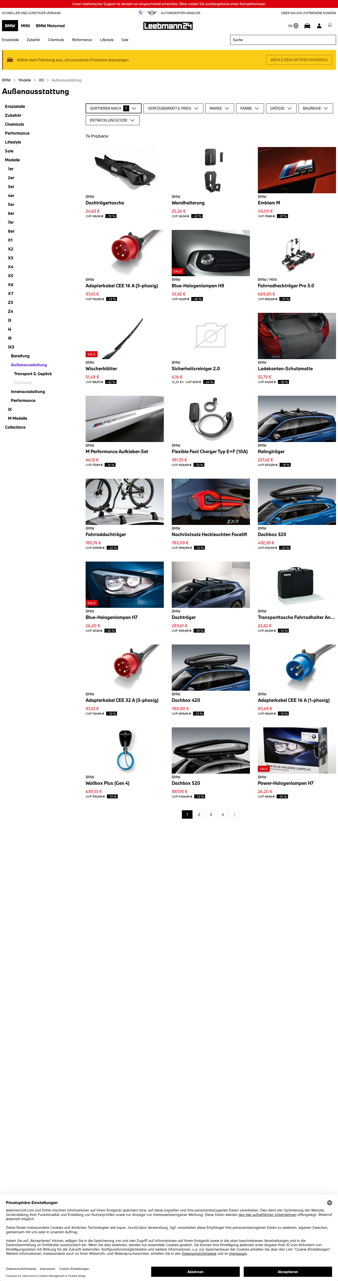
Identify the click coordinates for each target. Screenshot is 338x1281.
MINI (25, 25)
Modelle (25, 80)
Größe (277, 108)
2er (11, 177)
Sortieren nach (108, 108)
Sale (124, 39)
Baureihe (312, 108)
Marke (216, 108)
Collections (15, 427)
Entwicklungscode (108, 120)
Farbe (246, 108)
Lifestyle (107, 39)
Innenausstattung (28, 391)
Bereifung (20, 355)
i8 (10, 338)
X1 (10, 240)
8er (11, 231)
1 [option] (187, 814)
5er (11, 204)
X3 (10, 257)
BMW (10, 25)
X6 (10, 284)
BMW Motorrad (50, 25)
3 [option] (211, 814)
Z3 (10, 302)
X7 (10, 293)
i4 (9, 329)
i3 (9, 320)
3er (11, 186)
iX (10, 409)
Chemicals (56, 39)
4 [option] (223, 814)
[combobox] (283, 40)
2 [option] (199, 814)
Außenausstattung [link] (66, 80)
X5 (10, 275)
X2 (10, 248)
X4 (10, 266)
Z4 (10, 311)
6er (11, 213)
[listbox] (211, 814)
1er (10, 168)
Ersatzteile (10, 39)
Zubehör (33, 39)
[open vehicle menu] (307, 26)
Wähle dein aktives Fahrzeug (299, 59)
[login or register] (319, 26)
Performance (82, 39)
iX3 (41, 80)
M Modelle (17, 418)
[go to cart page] (331, 26)
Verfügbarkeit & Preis (169, 108)
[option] (234, 815)
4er (11, 195)
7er (11, 222)
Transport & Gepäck (33, 373)
